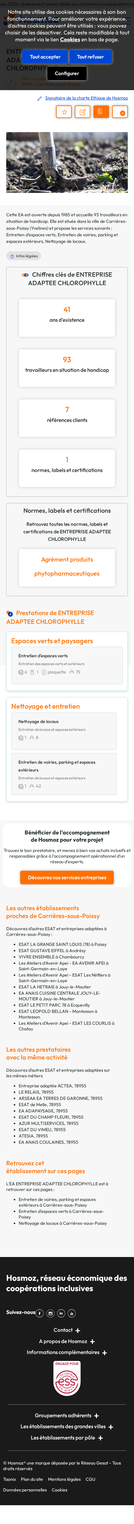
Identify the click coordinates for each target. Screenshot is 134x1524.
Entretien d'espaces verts (30, 235)
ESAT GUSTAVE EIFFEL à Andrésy (52, 950)
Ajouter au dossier (64, 111)
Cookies (70, 39)
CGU (90, 1479)
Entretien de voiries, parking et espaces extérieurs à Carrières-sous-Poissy (57, 1202)
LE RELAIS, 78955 (36, 1092)
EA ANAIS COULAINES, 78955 (48, 1142)
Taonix (9, 1479)
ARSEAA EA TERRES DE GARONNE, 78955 (61, 1098)
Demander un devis (102, 117)
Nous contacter (85, 117)
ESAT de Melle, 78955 (40, 1104)
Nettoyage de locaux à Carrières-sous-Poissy (63, 1223)
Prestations (123, 117)
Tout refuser (90, 57)
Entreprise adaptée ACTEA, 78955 (52, 1086)
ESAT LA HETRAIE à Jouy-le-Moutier (55, 987)
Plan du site (32, 1479)
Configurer (67, 73)
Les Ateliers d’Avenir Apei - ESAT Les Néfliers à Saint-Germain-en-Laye (64, 977)
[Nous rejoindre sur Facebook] (41, 1313)
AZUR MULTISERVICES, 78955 (49, 1123)
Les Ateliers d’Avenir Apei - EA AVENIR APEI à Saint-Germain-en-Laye (63, 966)
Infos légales (27, 256)
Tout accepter (45, 57)
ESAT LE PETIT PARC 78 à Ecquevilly (54, 1005)
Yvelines (39, 228)
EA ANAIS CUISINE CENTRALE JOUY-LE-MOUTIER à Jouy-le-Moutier (60, 996)
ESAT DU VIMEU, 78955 (42, 1129)
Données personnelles (25, 1490)
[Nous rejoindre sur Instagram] (51, 1313)
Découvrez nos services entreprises (67, 877)
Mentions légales (64, 1479)
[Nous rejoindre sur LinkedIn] (62, 1313)
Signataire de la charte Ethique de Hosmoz (86, 98)
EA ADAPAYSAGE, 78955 (43, 1111)
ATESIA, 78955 (33, 1136)
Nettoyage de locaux (65, 241)
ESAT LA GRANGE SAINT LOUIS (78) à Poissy (63, 944)
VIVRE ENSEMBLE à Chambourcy (51, 957)
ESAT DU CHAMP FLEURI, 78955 (51, 1117)
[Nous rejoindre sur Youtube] (73, 1313)
